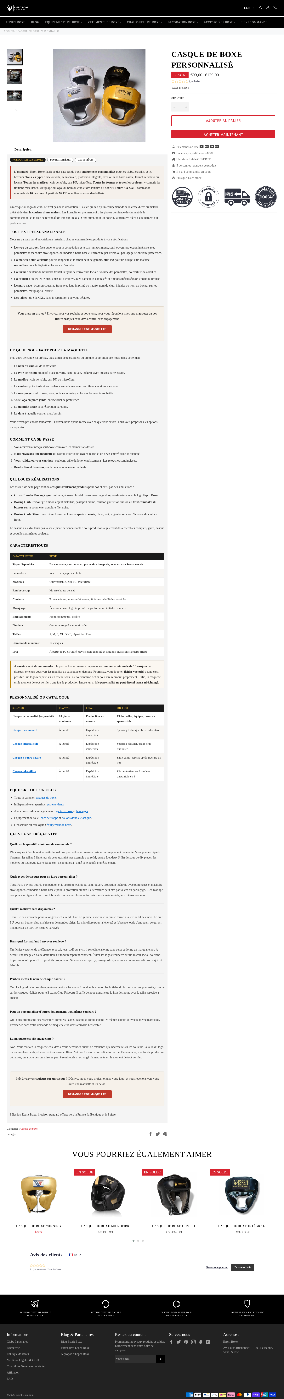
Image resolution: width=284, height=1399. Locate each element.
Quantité (177, 98)
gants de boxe (64, 811)
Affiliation (13, 1372)
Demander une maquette (87, 329)
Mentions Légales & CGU (23, 1360)
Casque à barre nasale (27, 757)
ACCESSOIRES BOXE (218, 22)
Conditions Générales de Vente (25, 1366)
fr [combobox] (75, 1254)
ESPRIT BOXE (15, 22)
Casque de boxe (28, 1128)
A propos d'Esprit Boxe (75, 1354)
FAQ (10, 1378)
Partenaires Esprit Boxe (75, 1347)
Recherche (13, 1347)
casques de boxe (46, 797)
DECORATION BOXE (182, 22)
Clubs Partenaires (17, 1341)
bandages (82, 811)
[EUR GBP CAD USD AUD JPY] (248, 8)
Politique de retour (18, 1354)
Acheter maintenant (223, 134)
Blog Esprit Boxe (71, 1341)
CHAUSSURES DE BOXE (143, 22)
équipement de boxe (59, 824)
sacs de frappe (49, 818)
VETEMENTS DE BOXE (103, 22)
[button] (185, 82)
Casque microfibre (24, 771)
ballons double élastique (76, 818)
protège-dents (55, 804)
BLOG (35, 22)
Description (23, 149)
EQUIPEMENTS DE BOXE (62, 22)
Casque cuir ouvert (25, 730)
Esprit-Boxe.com (24, 1395)
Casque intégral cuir (25, 743)
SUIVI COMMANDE (254, 22)
